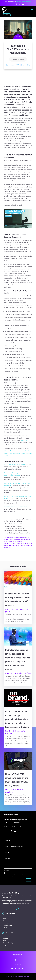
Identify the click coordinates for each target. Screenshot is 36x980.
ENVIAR (28, 880)
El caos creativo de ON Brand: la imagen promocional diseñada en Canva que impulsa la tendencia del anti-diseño (17, 719)
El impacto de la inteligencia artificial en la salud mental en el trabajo (17, 474)
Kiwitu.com (24, 440)
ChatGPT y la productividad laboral (14, 464)
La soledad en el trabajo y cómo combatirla (17, 507)
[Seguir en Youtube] (23, 4)
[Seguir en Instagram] (16, 4)
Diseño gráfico (25, 65)
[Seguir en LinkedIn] (19, 4)
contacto (6, 15)
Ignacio (15, 59)
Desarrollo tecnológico (13, 65)
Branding (19, 609)
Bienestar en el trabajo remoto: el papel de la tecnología (17, 497)
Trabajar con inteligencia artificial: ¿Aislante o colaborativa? (18, 484)
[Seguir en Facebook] (13, 4)
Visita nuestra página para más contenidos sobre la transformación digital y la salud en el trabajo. (18, 453)
